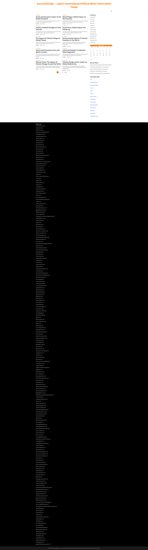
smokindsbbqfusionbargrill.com (42, 428)
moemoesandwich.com (41, 472)
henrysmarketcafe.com (41, 197)
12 (97, 51)
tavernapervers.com (40, 363)
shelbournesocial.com (40, 165)
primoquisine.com (40, 224)
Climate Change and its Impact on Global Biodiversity (74, 63)
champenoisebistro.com (41, 405)
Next (65, 72)
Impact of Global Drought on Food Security (48, 29)
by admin (37, 23)
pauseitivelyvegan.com (41, 540)
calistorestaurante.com (41, 203)
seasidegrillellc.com (40, 441)
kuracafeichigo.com (40, 508)
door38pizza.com (39, 521)
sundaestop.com (39, 151)
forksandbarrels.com (40, 281)
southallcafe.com (39, 397)
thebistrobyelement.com (41, 258)
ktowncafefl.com (39, 334)
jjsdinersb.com (39, 477)
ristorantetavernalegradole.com (43, 275)
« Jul (91, 59)
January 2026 (93, 31)
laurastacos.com (39, 382)
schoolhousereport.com (41, 235)
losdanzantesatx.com (40, 264)
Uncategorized (38, 15)
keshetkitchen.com (40, 531)
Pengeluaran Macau (94, 85)
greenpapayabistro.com (41, 376)
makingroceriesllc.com (41, 218)
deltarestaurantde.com (41, 493)
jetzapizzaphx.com (40, 519)
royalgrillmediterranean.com (42, 443)
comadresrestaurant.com (41, 491)
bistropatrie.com (39, 241)
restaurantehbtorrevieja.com (42, 504)
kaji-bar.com (38, 401)
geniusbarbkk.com (40, 422)
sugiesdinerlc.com (40, 353)
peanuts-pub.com (39, 325)
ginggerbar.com (39, 369)
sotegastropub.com (40, 365)
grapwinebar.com (39, 298)
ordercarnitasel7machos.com (42, 176)
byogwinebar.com (39, 296)
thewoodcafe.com (39, 142)
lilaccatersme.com (40, 157)
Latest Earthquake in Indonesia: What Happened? (74, 51)
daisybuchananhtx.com (41, 239)
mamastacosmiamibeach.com (42, 350)
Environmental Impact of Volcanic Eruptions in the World (74, 39)
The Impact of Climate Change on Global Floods (48, 39)
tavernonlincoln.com (40, 474)
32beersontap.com (40, 153)
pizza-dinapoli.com (40, 168)
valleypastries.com (40, 191)
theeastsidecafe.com (40, 416)
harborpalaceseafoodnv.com (42, 268)
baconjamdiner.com (40, 449)
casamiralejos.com (40, 220)
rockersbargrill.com (40, 342)
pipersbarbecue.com (40, 294)
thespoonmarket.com (40, 212)
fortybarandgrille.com (40, 170)
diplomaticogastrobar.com (41, 529)
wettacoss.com (39, 260)
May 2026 (92, 23)
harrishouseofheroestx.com (42, 250)
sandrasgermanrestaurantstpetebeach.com (45, 216)
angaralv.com (39, 180)
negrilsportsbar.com (40, 287)
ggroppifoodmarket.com (41, 210)
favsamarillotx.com (40, 460)
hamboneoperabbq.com (41, 533)
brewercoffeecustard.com (41, 163)
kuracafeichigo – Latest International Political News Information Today (74, 5)
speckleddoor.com (40, 159)
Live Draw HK (93, 102)
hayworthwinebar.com (41, 447)
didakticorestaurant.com (41, 500)
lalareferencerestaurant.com (42, 489)
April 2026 (92, 25)
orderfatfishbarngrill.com (41, 424)
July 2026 (92, 19)
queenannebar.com (40, 430)
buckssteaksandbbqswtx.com (42, 409)
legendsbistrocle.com (40, 329)
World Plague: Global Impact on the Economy (74, 18)
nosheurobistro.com (40, 138)
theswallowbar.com (40, 371)
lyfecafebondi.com (40, 252)
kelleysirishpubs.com (40, 466)
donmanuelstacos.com (41, 388)
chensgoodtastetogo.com (41, 437)
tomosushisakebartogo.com (42, 527)
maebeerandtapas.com (41, 407)
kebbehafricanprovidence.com (42, 155)
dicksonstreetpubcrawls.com (42, 273)
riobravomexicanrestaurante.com (43, 161)
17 (90, 53)
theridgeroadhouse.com (41, 136)
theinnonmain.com (40, 144)
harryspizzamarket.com (41, 523)
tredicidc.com (39, 201)
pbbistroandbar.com (40, 319)
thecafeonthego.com (40, 292)
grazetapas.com (39, 359)
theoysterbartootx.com (41, 403)
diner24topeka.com (40, 374)
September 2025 (93, 40)
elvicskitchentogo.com (40, 315)
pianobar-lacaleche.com (41, 233)
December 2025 (93, 34)
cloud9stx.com (39, 355)
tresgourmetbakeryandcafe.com (43, 367)
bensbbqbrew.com (40, 535)
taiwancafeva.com (40, 149)
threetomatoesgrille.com (41, 390)
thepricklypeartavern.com (41, 411)
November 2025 (93, 36)
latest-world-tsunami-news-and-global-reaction (48, 51)
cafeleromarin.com (40, 340)
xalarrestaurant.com (40, 485)
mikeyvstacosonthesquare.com (42, 237)
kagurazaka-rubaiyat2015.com (42, 132)
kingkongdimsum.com (40, 392)
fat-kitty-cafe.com (40, 510)
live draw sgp (93, 107)
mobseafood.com (39, 271)
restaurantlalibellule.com (41, 483)
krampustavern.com (40, 468)
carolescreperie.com (40, 214)
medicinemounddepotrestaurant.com (44, 487)
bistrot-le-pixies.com (40, 357)
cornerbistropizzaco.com (41, 285)
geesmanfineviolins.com (41, 146)
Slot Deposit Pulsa (94, 82)
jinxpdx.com (38, 174)
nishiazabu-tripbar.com (41, 277)
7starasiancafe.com (40, 182)
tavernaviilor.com (39, 380)
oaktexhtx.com (39, 418)
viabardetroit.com (39, 254)
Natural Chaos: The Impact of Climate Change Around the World (48, 63)
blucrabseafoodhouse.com (41, 338)
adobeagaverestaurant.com (42, 479)
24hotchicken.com (40, 130)
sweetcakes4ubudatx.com (41, 332)
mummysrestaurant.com (41, 413)
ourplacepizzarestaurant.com (42, 516)
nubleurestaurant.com (41, 481)
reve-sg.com (38, 178)
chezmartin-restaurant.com (42, 231)
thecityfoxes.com (39, 226)
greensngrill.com (39, 205)
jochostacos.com (39, 458)
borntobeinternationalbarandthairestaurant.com (46, 506)
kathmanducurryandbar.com (42, 386)
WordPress (98, 548)
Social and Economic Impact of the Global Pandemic (48, 18)
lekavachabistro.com (40, 300)
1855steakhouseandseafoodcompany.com (45, 395)
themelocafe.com (39, 512)
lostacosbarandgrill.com (41, 306)
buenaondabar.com (40, 279)
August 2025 (92, 42)
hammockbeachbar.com (41, 327)
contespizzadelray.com (41, 172)
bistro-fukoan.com (40, 302)
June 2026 (92, 21)
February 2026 (93, 29)
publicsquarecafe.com (40, 384)
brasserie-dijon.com (40, 432)
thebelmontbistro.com (40, 283)
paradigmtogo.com (40, 313)
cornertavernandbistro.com (42, 456)
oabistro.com (38, 323)
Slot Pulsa (92, 110)
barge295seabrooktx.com (41, 426)
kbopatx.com (38, 222)
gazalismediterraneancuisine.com (43, 544)
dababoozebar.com (40, 470)
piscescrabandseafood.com (41, 464)
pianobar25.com (39, 266)
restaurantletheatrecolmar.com (43, 199)
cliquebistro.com (39, 245)
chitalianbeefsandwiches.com (42, 378)
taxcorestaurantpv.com (41, 462)
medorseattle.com (40, 304)
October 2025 (93, 38)
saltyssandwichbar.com (41, 321)
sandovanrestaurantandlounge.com (43, 502)
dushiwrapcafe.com (40, 289)
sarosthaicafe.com (40, 445)
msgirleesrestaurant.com (41, 336)
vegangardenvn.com (40, 537)
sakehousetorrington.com (41, 207)
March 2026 (92, 27)
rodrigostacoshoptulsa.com (42, 399)
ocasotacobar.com (40, 256)
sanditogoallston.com (40, 134)
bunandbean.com (39, 186)
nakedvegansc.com (40, 542)
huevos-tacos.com (40, 308)
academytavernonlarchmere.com (43, 439)
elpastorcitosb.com (40, 140)
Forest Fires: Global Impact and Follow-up (74, 29)
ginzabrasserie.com (40, 348)
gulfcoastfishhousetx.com (41, 420)
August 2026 (92, 17)
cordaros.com (39, 184)
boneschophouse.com (40, 229)
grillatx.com (38, 317)
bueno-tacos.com (39, 434)
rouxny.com (38, 195)
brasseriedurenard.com (41, 193)
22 (106, 53)
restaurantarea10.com (40, 189)
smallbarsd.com (39, 128)
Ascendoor (89, 548)
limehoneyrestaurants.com (42, 495)
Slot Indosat (92, 113)
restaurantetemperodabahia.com (43, 361)
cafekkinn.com (39, 514)
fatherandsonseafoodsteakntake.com (44, 243)
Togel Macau (92, 99)
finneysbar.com (39, 346)
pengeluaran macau (94, 116)
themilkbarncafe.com (40, 344)
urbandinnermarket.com (41, 310)
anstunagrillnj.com (40, 525)
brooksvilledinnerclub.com (41, 247)
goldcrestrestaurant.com (41, 498)
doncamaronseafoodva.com (42, 453)
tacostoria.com (39, 262)
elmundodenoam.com (40, 125)
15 (62, 72)
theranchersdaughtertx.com (42, 451)
